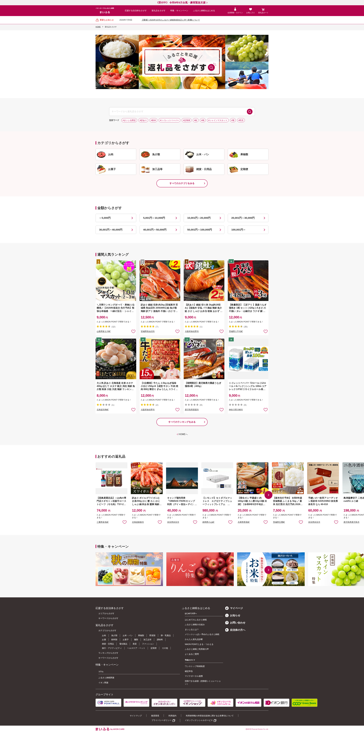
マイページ (236, 608)
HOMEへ (183, 434)
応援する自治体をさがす (136, 10)
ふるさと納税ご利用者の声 (197, 649)
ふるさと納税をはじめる (204, 10)
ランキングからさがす (108, 653)
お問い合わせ (237, 622)
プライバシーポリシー (161, 720)
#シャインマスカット (217, 120)
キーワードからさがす (108, 618)
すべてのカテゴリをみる (182, 183)
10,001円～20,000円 (199, 217)
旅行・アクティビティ (112, 648)
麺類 (136, 639)
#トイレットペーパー (169, 120)
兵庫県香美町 (244, 522)
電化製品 (123, 644)
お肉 (104, 635)
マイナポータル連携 (194, 676)
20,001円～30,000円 (243, 217)
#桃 (202, 120)
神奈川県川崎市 (236, 409)
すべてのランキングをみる (182, 422)
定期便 (154, 648)
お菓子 (126, 639)
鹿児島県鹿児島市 (351, 522)
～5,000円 (105, 217)
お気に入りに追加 (124, 522)
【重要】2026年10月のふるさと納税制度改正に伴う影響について (170, 20)
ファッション (148, 644)
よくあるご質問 (192, 654)
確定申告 (189, 671)
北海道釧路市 (138, 522)
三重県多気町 (103, 522)
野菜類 (152, 635)
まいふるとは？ (192, 629)
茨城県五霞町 (279, 522)
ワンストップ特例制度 (195, 666)
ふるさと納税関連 (106, 677)
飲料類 (114, 639)
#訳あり (143, 120)
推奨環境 (155, 716)
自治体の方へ (237, 629)
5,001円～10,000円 (154, 217)
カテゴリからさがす (107, 630)
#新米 (153, 120)
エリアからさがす (106, 613)
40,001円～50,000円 (155, 229)
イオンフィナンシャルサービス (199, 720)
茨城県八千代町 (236, 331)
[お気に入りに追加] (133, 331)
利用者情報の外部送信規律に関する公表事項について (210, 716)
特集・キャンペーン (179, 10)
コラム (101, 671)
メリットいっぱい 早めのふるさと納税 (202, 634)
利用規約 (172, 716)
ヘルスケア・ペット (136, 648)
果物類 (141, 635)
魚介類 (114, 635)
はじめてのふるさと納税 (196, 620)
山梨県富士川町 (104, 331)
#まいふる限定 (129, 120)
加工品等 (147, 639)
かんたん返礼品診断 (194, 639)
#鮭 (195, 120)
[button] (268, 495)
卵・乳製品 (166, 635)
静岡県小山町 (208, 522)
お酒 (104, 639)
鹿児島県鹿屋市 (192, 409)
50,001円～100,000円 (199, 229)
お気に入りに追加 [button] (133, 331)
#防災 (241, 120)
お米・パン (128, 635)
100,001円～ (238, 229)
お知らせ (235, 615)
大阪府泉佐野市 (192, 331)
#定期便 (186, 120)
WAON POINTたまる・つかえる (199, 644)
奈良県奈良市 (173, 522)
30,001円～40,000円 (110, 229)
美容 (135, 644)
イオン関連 (103, 682)
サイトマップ (136, 716)
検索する (250, 111)
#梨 (232, 120)
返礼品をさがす (159, 10)
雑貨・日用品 (108, 644)
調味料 (160, 639)
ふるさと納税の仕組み (195, 624)
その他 (165, 648)
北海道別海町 (103, 409)
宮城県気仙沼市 (148, 331)
